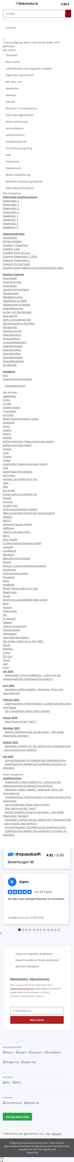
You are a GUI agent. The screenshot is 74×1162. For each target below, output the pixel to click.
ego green (9, 490)
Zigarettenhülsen (15, 385)
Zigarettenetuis (12, 334)
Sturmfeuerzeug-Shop (19, 148)
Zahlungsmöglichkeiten (20, 115)
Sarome (7, 607)
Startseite (11, 55)
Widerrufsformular (17, 121)
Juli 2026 (8, 671)
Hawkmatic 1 (10, 216)
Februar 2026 (11, 699)
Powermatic (10, 592)
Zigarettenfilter (12, 353)
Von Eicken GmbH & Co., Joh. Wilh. (23, 641)
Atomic (7, 434)
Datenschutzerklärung (22, 988)
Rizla (6, 603)
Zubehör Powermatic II (16, 260)
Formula (8, 501)
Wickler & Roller (12, 241)
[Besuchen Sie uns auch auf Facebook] (6, 1123)
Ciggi (6, 452)
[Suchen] (68, 13)
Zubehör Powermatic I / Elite (20, 256)
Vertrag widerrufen (17, 1116)
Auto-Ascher (10, 316)
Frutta (6, 400)
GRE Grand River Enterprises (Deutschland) (29, 513)
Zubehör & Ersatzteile (16, 289)
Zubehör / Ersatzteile (15, 245)
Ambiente (9, 422)
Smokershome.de (16, 141)
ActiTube (8, 415)
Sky (5, 615)
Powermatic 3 (11, 204)
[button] (52, 4)
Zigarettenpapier (13, 357)
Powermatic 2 (11, 201)
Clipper (7, 456)
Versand (56, 1133)
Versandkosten (15, 128)
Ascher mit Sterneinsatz (17, 312)
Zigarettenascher (13, 308)
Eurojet (7, 498)
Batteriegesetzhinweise (20, 188)
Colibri (7, 460)
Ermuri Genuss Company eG (20, 494)
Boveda (7, 437)
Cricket (7, 403)
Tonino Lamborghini (15, 626)
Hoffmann (9, 528)
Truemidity (9, 411)
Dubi (6, 483)
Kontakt (10, 101)
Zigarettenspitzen (13, 361)
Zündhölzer (10, 365)
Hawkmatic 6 (10, 227)
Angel (6, 426)
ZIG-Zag (7, 656)
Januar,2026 (10, 717)
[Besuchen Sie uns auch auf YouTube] (6, 1127)
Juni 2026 (8, 685)
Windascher (10, 327)
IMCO (6, 535)
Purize (6, 596)
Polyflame (8, 584)
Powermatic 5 (11, 212)
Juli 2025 (8, 756)
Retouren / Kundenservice (21, 108)
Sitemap (11, 95)
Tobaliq (7, 622)
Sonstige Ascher (12, 331)
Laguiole (8, 547)
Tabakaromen (11, 293)
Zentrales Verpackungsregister (24, 181)
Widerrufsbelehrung (18, 174)
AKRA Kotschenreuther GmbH (21, 418)
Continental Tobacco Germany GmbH (25, 464)
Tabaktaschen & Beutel (16, 304)
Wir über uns (14, 81)
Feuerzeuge (10, 278)
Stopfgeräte (10, 237)
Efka (5, 486)
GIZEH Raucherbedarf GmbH (20, 509)
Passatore (9, 577)
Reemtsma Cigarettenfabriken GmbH (25, 599)
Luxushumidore (15, 135)
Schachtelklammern (15, 342)
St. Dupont (9, 618)
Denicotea (9, 475)
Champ (7, 449)
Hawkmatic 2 (10, 219)
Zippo (6, 660)
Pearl (6, 581)
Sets (5, 375)
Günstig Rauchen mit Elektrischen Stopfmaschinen (35, 760)
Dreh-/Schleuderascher (17, 319)
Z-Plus (6, 652)
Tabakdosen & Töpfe (15, 301)
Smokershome (11, 407)
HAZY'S (7, 520)
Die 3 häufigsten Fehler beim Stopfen (27, 711)
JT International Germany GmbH (22, 543)
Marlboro (8, 554)
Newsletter (12, 88)
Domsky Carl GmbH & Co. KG (20, 479)
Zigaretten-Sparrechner (20, 75)
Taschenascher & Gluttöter (19, 323)
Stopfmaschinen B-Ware (17, 379)
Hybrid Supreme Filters (17, 532)
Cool (5, 468)
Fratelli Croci (10, 505)
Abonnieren (37, 1020)
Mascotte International (16, 558)
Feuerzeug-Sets (12, 282)
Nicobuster (9, 569)
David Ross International (17, 471)
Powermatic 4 (11, 208)
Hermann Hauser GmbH (17, 524)
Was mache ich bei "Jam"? (20, 721)
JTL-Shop (43, 1152)
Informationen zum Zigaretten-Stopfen (29, 68)
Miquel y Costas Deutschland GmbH (24, 566)
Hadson (7, 517)
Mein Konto (13, 62)
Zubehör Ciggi (11, 249)
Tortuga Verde (11, 630)
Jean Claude (10, 539)
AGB (8, 155)
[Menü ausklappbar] (7, 4)
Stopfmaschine (12, 778)
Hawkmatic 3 (10, 223)
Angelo (7, 430)
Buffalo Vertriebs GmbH (17, 445)
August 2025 (10, 742)
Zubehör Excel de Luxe (16, 252)
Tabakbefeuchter (13, 297)
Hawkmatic (9, 396)
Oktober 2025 (11, 728)
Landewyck (9, 550)
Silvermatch (10, 611)
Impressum (12, 161)
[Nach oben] (1, 1159)
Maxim (7, 562)
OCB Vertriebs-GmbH (15, 573)
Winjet (7, 645)
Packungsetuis (11, 338)
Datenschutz (13, 168)
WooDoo (8, 648)
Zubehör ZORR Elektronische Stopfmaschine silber (33, 267)
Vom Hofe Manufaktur (16, 637)
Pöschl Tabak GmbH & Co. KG (20, 588)
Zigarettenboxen (13, 346)
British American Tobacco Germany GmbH (28, 441)
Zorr (5, 664)
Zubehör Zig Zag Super (16, 264)
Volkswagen (10, 633)
